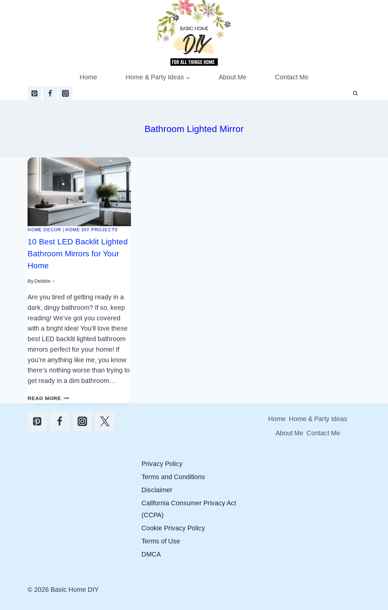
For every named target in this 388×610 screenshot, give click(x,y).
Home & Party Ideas (318, 419)
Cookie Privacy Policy (173, 528)
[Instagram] (65, 93)
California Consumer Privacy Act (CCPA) (188, 508)
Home (88, 77)
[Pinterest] (34, 93)
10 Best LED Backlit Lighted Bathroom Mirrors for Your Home (78, 253)
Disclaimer (156, 490)
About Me (233, 77)
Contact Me (291, 77)
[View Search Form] (355, 93)
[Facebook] (50, 93)
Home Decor (44, 229)
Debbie (42, 281)
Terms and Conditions (173, 477)
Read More (48, 398)
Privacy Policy (162, 463)
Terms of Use (160, 541)
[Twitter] (104, 421)
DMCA (151, 554)
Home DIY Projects (91, 229)
